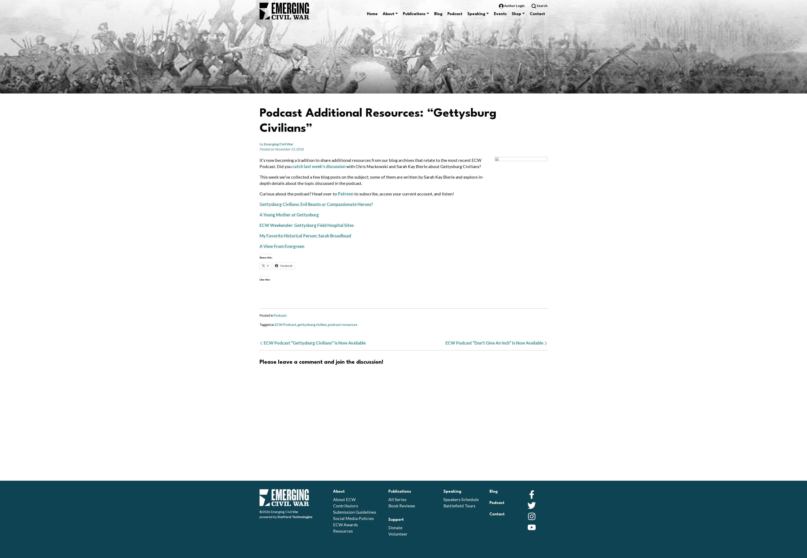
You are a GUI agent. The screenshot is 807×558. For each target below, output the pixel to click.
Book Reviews (401, 505)
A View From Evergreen (282, 246)
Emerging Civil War (278, 144)
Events (500, 14)
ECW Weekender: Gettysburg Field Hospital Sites (307, 225)
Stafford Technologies (295, 517)
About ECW (344, 499)
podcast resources (342, 324)
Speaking (476, 14)
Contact (537, 14)
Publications (414, 14)
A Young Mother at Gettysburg (289, 214)
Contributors (345, 505)
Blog (438, 14)
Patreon (346, 193)
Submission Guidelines (354, 512)
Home (372, 14)
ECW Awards (345, 524)
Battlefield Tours (459, 505)
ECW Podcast (285, 324)
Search (541, 6)
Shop (516, 14)
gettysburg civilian (312, 324)
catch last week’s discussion (318, 166)
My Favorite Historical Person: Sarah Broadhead (305, 235)
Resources (343, 530)
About (388, 14)
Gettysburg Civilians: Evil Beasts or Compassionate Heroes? (316, 204)
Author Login (514, 6)
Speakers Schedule (461, 499)
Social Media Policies (353, 518)
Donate (395, 527)
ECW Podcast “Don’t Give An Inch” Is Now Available (495, 342)
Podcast (454, 14)
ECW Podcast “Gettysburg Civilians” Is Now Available (314, 342)
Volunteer (397, 533)
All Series (397, 499)
